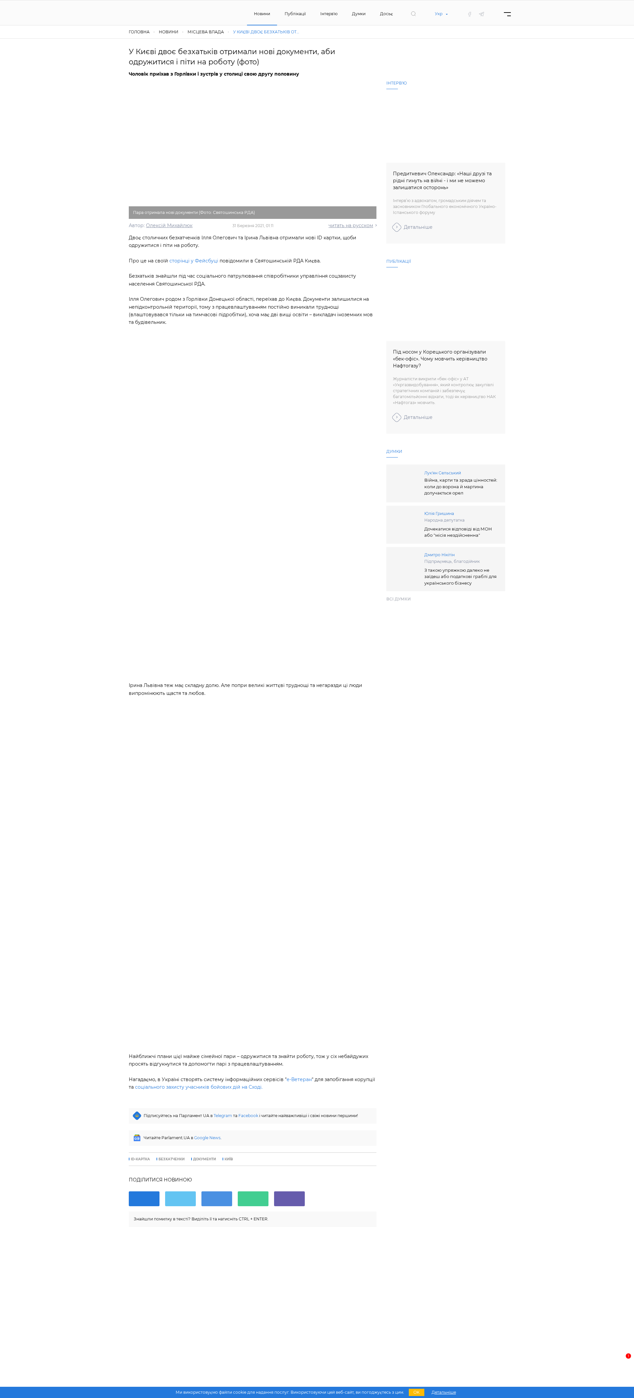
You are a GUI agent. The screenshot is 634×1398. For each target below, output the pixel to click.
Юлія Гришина (439, 513)
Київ (229, 1159)
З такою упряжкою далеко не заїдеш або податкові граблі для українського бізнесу (460, 576)
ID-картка (140, 1159)
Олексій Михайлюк (169, 225)
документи (204, 1159)
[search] (413, 13)
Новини (262, 13)
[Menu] (507, 14)
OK (416, 1392)
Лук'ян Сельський (442, 472)
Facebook (248, 1115)
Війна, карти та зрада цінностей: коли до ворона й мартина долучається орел (460, 486)
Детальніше (418, 227)
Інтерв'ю (328, 13)
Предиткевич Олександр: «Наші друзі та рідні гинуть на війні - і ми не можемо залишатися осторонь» (442, 180)
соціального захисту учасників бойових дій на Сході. (199, 1087)
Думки (359, 13)
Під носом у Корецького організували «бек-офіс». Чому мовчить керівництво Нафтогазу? (440, 359)
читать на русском (351, 225)
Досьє (386, 13)
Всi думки (398, 599)
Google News (207, 1137)
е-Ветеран (299, 1079)
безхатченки (171, 1159)
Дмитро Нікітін (439, 554)
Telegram (223, 1115)
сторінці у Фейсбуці (193, 261)
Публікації (295, 13)
